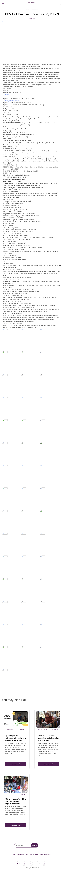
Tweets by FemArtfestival (10, 101)
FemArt (28, 10)
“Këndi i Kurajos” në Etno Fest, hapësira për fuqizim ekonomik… (15, 801)
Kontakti (35, 854)
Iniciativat (23, 729)
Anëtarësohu (20, 854)
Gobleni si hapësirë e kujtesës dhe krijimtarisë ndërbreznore (48, 738)
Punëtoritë (55, 729)
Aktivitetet (22, 794)
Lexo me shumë (16, 764)
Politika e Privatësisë (45, 854)
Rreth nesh (29, 854)
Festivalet (35, 10)
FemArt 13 (7, 95)
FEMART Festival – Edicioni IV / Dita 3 (32, 14)
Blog (14, 854)
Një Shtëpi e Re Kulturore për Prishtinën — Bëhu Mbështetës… (15, 738)
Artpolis (36, 867)
